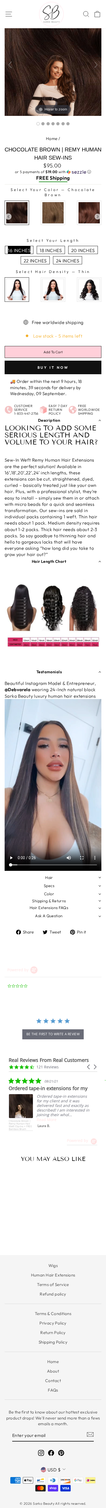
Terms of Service (53, 1284)
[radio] (17, 213)
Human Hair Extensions (53, 1275)
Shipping (60, 178)
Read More (47, 1119)
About (53, 1371)
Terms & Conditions (53, 1313)
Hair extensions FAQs (49, 907)
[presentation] (8, 217)
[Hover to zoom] (53, 67)
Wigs (53, 1265)
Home (52, 138)
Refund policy (53, 1294)
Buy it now (53, 367)
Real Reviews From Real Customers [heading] (49, 1060)
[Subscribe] (90, 1434)
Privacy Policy (53, 1323)
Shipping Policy (53, 1342)
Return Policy (53, 1332)
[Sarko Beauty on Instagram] (41, 1453)
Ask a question (49, 915)
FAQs (53, 1390)
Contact (53, 1380)
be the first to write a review (53, 1034)
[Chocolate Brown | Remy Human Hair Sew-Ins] (38, 123)
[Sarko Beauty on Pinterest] (61, 1453)
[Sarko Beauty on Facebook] (51, 1453)
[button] (53, 171)
